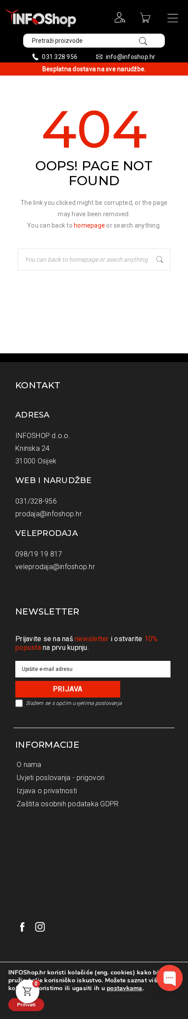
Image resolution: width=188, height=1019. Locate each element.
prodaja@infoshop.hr (48, 514)
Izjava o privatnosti (47, 791)
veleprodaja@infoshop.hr (55, 567)
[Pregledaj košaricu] (146, 20)
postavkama (125, 988)
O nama (29, 764)
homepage (89, 225)
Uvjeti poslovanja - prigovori (60, 778)
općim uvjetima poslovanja (89, 703)
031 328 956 (59, 56)
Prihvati (26, 1004)
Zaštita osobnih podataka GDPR (67, 804)
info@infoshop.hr (131, 56)
